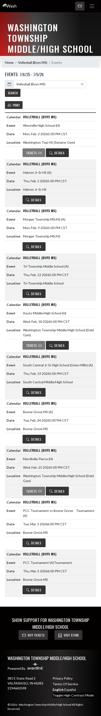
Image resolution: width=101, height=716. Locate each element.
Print (16, 105)
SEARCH (13, 92)
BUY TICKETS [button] (36, 635)
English (58, 690)
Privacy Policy (63, 678)
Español (70, 690)
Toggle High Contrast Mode (73, 695)
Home (9, 62)
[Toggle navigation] (92, 6)
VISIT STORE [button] (71, 635)
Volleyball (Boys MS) (32, 62)
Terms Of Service (65, 684)
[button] (80, 6)
